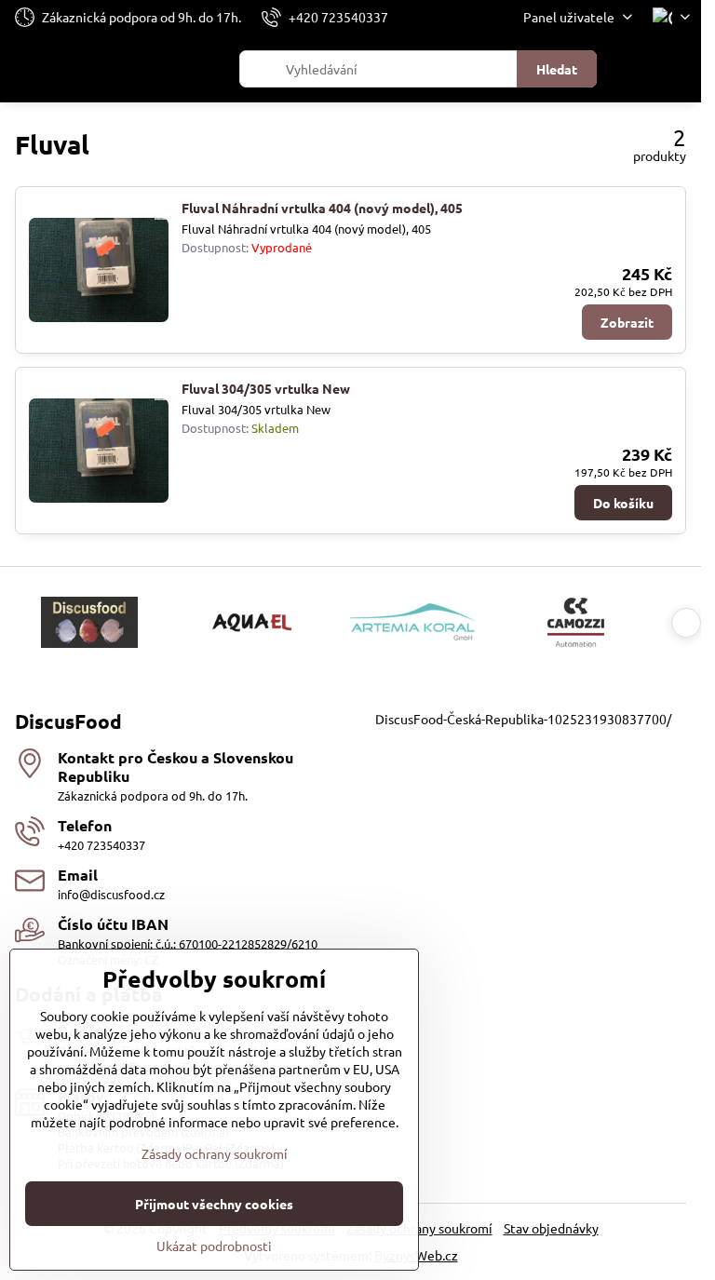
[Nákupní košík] (634, 69)
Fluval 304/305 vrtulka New (266, 388)
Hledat (556, 69)
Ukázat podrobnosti (214, 1245)
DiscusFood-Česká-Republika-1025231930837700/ (523, 718)
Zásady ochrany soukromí (419, 1227)
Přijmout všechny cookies (214, 1203)
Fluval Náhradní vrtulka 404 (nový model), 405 (322, 207)
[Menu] (678, 69)
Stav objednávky (551, 1227)
